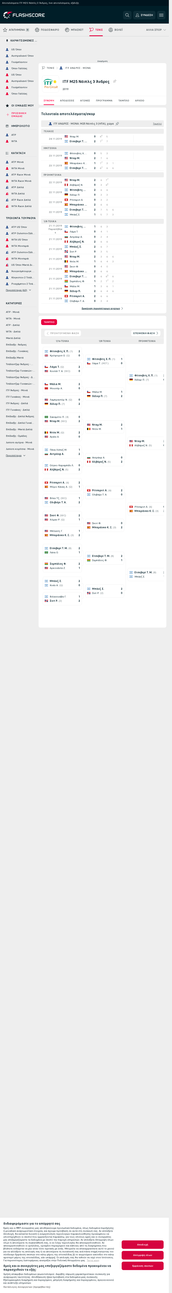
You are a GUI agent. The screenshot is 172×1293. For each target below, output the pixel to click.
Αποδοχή (142, 1244)
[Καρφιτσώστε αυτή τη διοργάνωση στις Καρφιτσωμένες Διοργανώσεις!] (114, 81)
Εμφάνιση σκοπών (142, 1265)
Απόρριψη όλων (142, 1255)
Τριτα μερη (93, 1260)
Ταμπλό (123, 100)
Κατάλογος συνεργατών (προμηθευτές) (26, 1286)
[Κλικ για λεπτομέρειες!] (102, 139)
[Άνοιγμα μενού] (161, 15)
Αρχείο (139, 100)
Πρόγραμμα (104, 100)
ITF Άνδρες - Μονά (78, 67)
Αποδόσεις (67, 100)
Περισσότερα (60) (16, 290)
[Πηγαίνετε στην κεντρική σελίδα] (32, 15)
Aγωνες (85, 100)
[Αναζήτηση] (127, 15)
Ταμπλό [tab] (49, 322)
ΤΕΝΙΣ (50, 67)
